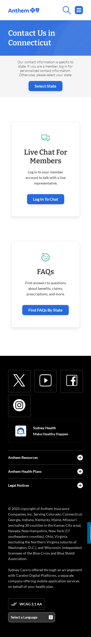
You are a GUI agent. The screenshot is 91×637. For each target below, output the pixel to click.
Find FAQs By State (45, 309)
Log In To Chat (45, 199)
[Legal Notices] (80, 485)
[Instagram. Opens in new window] (19, 405)
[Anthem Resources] (80, 457)
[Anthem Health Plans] (80, 471)
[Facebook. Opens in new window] (72, 380)
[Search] (61, 10)
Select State (45, 86)
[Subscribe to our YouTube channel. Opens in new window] (45, 380)
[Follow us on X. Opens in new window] (19, 380)
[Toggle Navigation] (79, 10)
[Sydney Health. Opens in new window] (20, 431)
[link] (23, 10)
